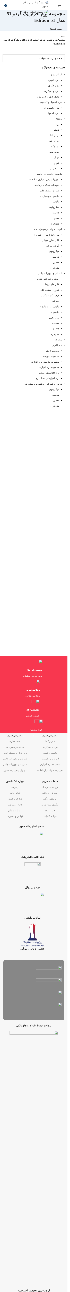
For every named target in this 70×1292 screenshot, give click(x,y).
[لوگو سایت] (33, 4)
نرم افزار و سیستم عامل (15, 753)
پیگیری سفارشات (50, 804)
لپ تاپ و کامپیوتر (50, 758)
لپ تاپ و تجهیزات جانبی (15, 758)
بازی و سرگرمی (50, 747)
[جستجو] (2, 5)
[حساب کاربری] (53, 5)
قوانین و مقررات (15, 816)
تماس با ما (15, 793)
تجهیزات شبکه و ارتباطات (50, 770)
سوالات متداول (14, 810)
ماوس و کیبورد (50, 753)
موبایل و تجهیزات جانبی (15, 770)
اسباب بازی (15, 741)
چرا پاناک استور (15, 798)
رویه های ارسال (50, 787)
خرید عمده (50, 810)
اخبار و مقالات (15, 804)
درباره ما (15, 787)
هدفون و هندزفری (15, 747)
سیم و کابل (50, 741)
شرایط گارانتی (50, 816)
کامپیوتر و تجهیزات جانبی (15, 764)
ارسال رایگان (50, 798)
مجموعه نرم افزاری (50, 764)
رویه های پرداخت (50, 793)
